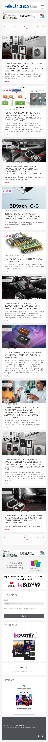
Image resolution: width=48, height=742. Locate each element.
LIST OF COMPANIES (11, 730)
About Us (8, 725)
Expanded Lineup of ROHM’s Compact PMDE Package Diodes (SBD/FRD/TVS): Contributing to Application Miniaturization (24, 519)
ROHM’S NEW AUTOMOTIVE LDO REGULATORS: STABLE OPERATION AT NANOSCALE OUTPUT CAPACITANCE (22, 306)
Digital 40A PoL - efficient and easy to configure (23, 260)
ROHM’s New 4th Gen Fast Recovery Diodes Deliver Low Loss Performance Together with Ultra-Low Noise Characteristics (24, 67)
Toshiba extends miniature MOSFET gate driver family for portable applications (23, 355)
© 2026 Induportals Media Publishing (19, 727)
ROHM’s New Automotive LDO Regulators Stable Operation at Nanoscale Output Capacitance (22, 216)
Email (6, 600)
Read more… (8, 81)
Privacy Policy (20, 725)
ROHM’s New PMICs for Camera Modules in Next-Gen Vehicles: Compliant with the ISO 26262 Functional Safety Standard (23, 170)
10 (29, 31)
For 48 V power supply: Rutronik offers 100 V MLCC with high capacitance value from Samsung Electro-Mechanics (22, 116)
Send (24, 616)
